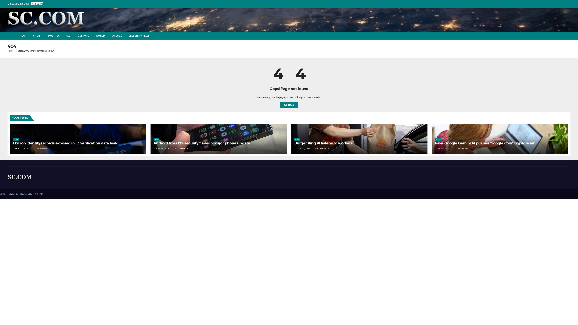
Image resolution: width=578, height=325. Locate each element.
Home (11, 51)
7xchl (18, 194)
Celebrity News (139, 35)
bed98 (23, 194)
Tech (23, 35)
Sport (37, 35)
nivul (13, 194)
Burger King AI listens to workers (323, 143)
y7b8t (2, 194)
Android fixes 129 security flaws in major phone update (202, 143)
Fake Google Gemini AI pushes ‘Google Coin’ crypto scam (485, 143)
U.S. (68, 35)
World (100, 35)
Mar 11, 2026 (22, 149)
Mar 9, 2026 (443, 149)
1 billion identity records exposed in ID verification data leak (65, 143)
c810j (41, 194)
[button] (563, 35)
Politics (54, 35)
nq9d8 (35, 194)
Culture (83, 35)
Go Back (289, 105)
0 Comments (40, 149)
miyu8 (8, 194)
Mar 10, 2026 (162, 149)
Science (117, 35)
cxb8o (29, 194)
